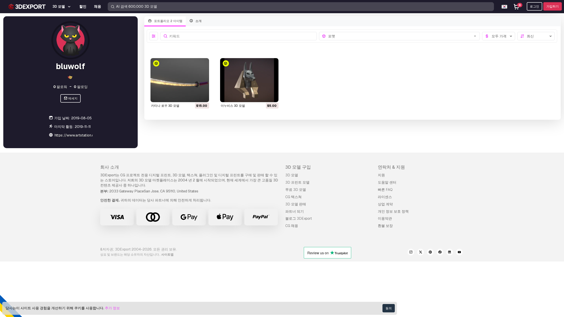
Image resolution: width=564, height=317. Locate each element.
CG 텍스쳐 (293, 197)
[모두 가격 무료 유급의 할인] (498, 36)
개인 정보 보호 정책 (393, 211)
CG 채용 (291, 225)
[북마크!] (203, 96)
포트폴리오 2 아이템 (167, 21)
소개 (198, 21)
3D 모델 (291, 175)
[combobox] (403, 36)
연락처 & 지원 (391, 167)
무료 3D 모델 (295, 189)
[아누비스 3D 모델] (249, 80)
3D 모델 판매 (295, 204)
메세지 (73, 98)
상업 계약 (385, 204)
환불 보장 (385, 225)
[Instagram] (410, 252)
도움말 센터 (387, 182)
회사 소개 (109, 167)
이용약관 (385, 218)
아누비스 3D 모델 (233, 106)
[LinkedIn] (449, 252)
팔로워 (60, 87)
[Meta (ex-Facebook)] (440, 252)
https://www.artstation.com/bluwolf (83, 135)
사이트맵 (167, 254)
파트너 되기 (294, 211)
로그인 (534, 6)
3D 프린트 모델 (297, 182)
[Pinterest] (430, 252)
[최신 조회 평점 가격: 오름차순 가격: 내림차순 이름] (536, 36)
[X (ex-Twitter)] (420, 252)
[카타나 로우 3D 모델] (179, 80)
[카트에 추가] (194, 96)
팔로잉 (81, 87)
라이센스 (385, 197)
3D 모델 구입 (298, 167)
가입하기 (552, 6)
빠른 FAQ (385, 189)
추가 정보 (112, 308)
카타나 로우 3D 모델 (165, 106)
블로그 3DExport (298, 218)
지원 (381, 175)
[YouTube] (459, 252)
